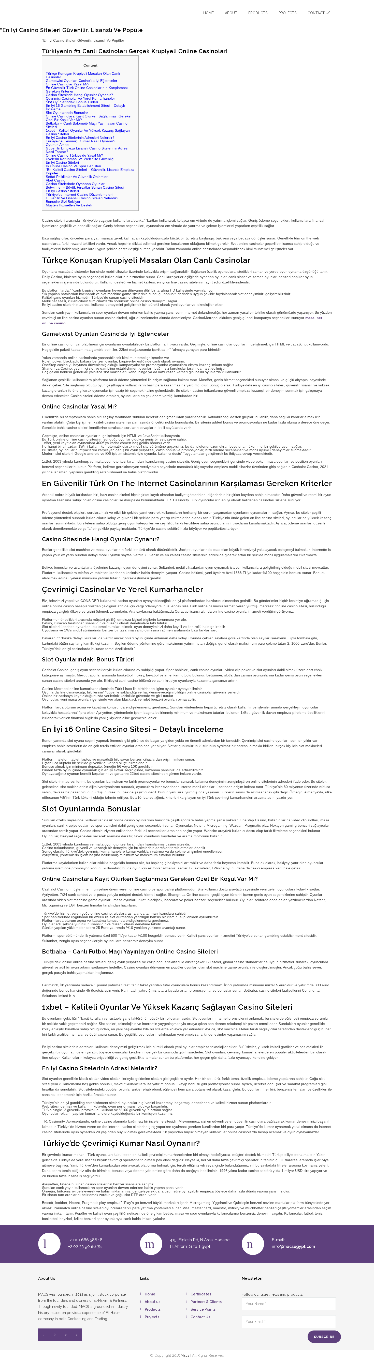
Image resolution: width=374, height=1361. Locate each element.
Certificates (201, 1294)
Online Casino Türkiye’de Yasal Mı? (74, 155)
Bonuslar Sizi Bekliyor (63, 202)
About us (152, 1302)
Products (257, 13)
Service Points (203, 1309)
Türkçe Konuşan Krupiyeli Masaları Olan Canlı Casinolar (83, 75)
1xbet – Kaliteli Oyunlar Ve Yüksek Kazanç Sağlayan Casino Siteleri (88, 132)
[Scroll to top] (360, 1347)
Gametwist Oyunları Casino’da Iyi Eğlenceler (81, 81)
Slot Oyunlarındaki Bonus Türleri (72, 102)
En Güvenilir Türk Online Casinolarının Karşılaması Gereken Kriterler (87, 89)
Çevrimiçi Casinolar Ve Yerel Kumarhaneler (80, 98)
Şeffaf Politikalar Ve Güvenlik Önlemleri (77, 177)
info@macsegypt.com (293, 1246)
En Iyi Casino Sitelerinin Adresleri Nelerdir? (80, 137)
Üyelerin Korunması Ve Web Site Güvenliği (80, 159)
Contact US (319, 13)
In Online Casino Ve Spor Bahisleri (73, 166)
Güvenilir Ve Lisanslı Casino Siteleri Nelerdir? (82, 198)
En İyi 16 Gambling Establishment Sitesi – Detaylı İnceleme (85, 107)
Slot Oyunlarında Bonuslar (67, 113)
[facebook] (43, 1335)
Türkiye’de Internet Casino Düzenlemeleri (79, 194)
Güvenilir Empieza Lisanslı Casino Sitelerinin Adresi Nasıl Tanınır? (87, 150)
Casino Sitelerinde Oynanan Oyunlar (75, 184)
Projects (287, 13)
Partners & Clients (206, 1302)
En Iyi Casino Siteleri (62, 162)
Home (208, 13)
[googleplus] (76, 1335)
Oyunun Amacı (57, 145)
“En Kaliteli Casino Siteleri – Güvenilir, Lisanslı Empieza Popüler (90, 171)
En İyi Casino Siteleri (62, 191)
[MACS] (67, 12)
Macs (185, 1355)
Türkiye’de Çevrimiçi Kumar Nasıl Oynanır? (80, 141)
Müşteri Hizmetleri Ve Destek (69, 205)
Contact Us (200, 1317)
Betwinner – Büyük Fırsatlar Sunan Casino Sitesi (85, 187)
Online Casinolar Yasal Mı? (67, 84)
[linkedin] (65, 1335)
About (231, 13)
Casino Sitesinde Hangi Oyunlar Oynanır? (79, 95)
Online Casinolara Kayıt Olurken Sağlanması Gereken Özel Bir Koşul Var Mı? (89, 118)
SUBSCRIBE (324, 1337)
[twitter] (55, 1335)
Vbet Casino (55, 180)
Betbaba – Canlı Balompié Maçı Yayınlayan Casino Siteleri (86, 125)
